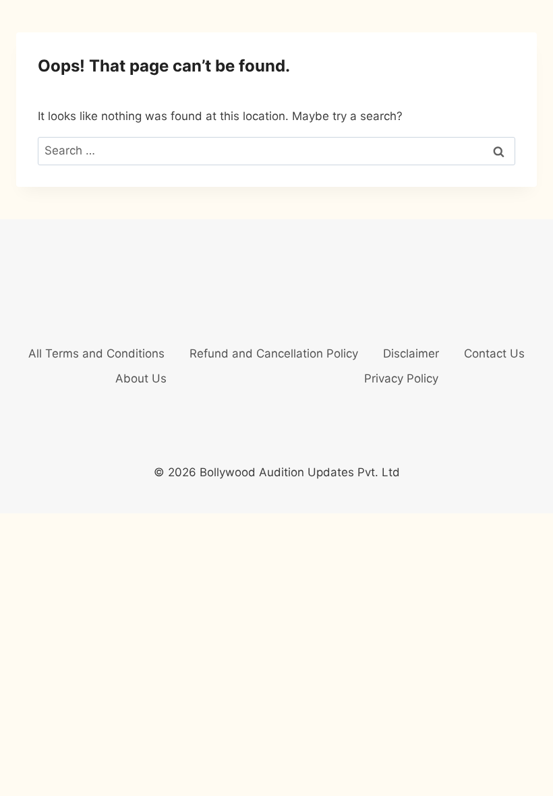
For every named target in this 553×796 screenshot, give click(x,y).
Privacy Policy (401, 378)
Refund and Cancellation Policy (274, 353)
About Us (141, 378)
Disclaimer (411, 353)
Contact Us (494, 353)
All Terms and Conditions (96, 353)
